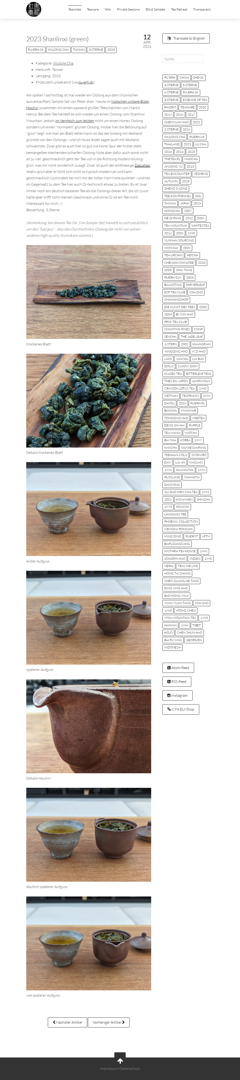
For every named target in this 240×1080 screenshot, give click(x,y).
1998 (168, 470)
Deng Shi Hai (174, 425)
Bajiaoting (173, 285)
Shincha (203, 499)
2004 (168, 314)
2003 (190, 277)
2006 (200, 218)
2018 (186, 129)
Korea (185, 440)
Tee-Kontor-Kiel (177, 196)
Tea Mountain (175, 225)
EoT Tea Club (174, 292)
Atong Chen (186, 610)
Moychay (171, 248)
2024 (168, 151)
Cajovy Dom (188, 366)
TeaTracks (190, 396)
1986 (203, 551)
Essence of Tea (195, 100)
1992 (205, 492)
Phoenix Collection (181, 521)
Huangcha (185, 470)
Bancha (170, 410)
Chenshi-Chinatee (179, 262)
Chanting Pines (177, 329)
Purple (194, 425)
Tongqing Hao (176, 418)
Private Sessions (128, 9)
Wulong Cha (58, 49)
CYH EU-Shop (182, 709)
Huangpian (201, 344)
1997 (198, 440)
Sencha (170, 336)
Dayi (167, 462)
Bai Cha (170, 440)
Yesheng (201, 174)
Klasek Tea (173, 373)
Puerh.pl (197, 403)
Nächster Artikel (68, 1022)
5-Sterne (190, 85)
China (184, 77)
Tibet (196, 625)
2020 (202, 107)
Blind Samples (155, 9)
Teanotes (74, 9)
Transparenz (202, 9)
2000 (203, 307)
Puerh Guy (173, 277)
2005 (168, 270)
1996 (201, 470)
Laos (168, 359)
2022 (196, 122)
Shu (198, 196)
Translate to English (188, 38)
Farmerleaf (195, 285)
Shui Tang (184, 270)
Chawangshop (176, 299)
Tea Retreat (179, 9)
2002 (184, 344)
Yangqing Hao (176, 351)
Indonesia (172, 647)
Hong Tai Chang (177, 573)
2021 (187, 144)
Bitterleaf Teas (198, 373)
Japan (184, 203)
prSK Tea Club (175, 322)
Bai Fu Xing (173, 640)
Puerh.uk (197, 137)
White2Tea (200, 225)
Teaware (93, 9)
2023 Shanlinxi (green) (57, 39)
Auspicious (201, 381)
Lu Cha (200, 144)
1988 (184, 625)
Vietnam (171, 396)
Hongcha (172, 211)
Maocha (191, 159)
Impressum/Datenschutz (120, 1068)
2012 (189, 218)
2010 (202, 262)
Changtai (192, 477)
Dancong (172, 484)
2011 (168, 233)
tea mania (172, 433)
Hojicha (182, 507)
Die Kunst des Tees (179, 307)
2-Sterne (171, 129)
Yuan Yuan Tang (177, 603)
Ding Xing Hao (176, 588)
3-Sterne (96, 49)
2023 (111, 49)
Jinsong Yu (173, 166)
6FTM (206, 536)
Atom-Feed (180, 667)
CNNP (198, 329)
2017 (191, 114)
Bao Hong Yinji (176, 595)
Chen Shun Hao (189, 632)
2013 (197, 203)
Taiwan (79, 49)
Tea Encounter (177, 174)
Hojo (168, 632)
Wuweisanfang (193, 447)
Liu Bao (198, 359)
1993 (204, 618)
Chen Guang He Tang (181, 581)
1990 (191, 233)
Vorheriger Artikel (107, 1022)
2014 (180, 151)
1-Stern (170, 344)
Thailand (172, 144)
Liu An (180, 462)
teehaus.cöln (175, 455)
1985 (168, 610)
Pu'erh (169, 77)
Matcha (191, 433)
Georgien (194, 640)
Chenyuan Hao (176, 122)
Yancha (182, 359)
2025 (186, 181)
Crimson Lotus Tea (179, 388)
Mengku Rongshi (178, 529)
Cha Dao (196, 292)
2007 (188, 211)
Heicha (192, 255)
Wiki (108, 9)
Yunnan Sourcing (179, 240)
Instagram (179, 695)
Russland (172, 477)
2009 (187, 248)
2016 (180, 114)
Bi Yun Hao (184, 314)
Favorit (170, 107)
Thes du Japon (176, 381)
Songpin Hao (174, 558)
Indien (195, 558)
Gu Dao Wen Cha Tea (181, 492)
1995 (208, 558)
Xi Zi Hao (199, 351)
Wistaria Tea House (180, 551)
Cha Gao (202, 603)
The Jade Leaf (192, 336)
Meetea (198, 418)
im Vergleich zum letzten (74, 120)
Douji (169, 366)
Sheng (198, 77)
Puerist (192, 536)
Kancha (170, 447)
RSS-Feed (178, 681)
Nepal (169, 566)
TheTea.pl (172, 159)
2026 (182, 403)
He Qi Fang (172, 218)
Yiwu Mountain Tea (180, 618)
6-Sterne (171, 92)
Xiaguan (196, 462)
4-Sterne (171, 85)
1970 (168, 507)
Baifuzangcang (177, 544)
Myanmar (188, 410)
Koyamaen (184, 499)
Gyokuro (198, 455)
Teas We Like (188, 566)
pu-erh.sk (36, 49)
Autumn (171, 181)
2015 (190, 166)
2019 (168, 114)
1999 (206, 396)
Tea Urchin (173, 255)
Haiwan (170, 625)
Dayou (169, 403)
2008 (180, 233)
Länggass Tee (175, 514)
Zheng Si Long (176, 188)
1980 (202, 388)
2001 (168, 499)
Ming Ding (172, 536)
